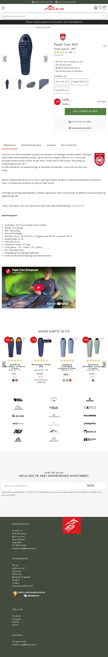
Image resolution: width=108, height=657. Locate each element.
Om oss (15, 565)
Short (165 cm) (62, 82)
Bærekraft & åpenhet (21, 577)
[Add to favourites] (105, 46)
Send (90, 485)
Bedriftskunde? (18, 540)
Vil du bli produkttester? (22, 586)
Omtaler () (58, 55)
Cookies (15, 583)
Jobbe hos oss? (18, 568)
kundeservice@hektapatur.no (24, 549)
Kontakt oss (17, 531)
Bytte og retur (18, 537)
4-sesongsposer (28, 28)
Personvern (17, 571)
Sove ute (5, 28)
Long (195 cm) (61, 90)
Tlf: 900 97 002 (19, 545)
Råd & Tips (17, 574)
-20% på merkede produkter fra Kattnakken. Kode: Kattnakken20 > (54, 22)
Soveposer (15, 28)
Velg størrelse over (85, 111)
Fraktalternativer (19, 534)
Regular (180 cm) (80, 82)
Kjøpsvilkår (17, 543)
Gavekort (16, 580)
